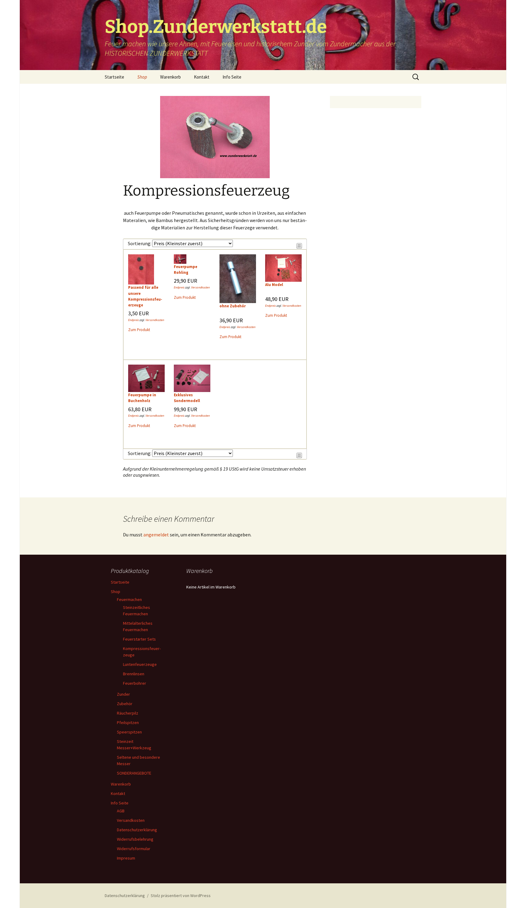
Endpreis (133, 320)
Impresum (126, 858)
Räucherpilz (127, 713)
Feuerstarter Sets (139, 639)
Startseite (114, 77)
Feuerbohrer (134, 683)
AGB (120, 811)
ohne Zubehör (232, 305)
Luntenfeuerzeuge (140, 664)
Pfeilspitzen (128, 722)
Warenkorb (170, 77)
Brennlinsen (133, 674)
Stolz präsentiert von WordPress (181, 895)
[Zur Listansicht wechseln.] (299, 245)
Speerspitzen (129, 732)
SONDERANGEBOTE (134, 773)
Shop (142, 77)
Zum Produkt (139, 329)
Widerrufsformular (133, 848)
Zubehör (124, 703)
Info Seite (232, 77)
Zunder (123, 694)
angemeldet (156, 535)
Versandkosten (155, 320)
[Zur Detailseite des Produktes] (141, 269)
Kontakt (201, 77)
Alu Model (274, 284)
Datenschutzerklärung (137, 829)
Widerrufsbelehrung (135, 839)
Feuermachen (129, 599)
